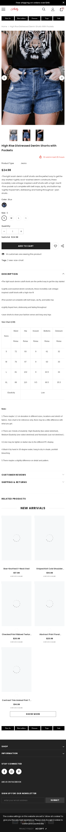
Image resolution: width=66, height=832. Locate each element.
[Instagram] (11, 771)
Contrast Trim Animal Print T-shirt (16, 700)
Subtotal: (6, 237)
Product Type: (8, 163)
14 (7, 254)
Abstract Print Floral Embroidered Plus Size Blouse (49, 634)
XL (26, 218)
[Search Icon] (43, 9)
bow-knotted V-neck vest (17, 568)
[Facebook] (4, 771)
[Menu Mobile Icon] (3, 9)
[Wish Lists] (55, 245)
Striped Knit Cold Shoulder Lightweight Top (49, 568)
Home (4, 26)
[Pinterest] (18, 771)
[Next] (61, 78)
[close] (63, 2)
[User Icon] (52, 9)
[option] (33, 78)
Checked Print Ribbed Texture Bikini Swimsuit (16, 634)
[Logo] (14, 9)
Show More (33, 714)
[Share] (61, 245)
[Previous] (4, 78)
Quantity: (6, 226)
